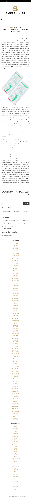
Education (15, 441)
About (2, 1)
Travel (15, 483)
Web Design (15, 486)
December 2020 (15, 348)
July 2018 (15, 396)
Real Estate (15, 471)
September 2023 (15, 302)
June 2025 (15, 267)
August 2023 (15, 303)
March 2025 (15, 272)
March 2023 (15, 311)
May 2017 (15, 418)
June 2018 (15, 398)
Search (3, 201)
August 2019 (15, 375)
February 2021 (15, 345)
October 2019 (15, 371)
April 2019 (15, 381)
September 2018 (15, 393)
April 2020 (15, 361)
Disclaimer (12, 1)
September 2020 (15, 353)
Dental (15, 438)
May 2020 (15, 360)
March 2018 (15, 401)
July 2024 (15, 285)
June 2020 (15, 358)
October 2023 (15, 300)
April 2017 (15, 419)
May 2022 (15, 328)
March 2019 (15, 383)
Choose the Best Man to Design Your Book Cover (22, 193)
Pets (15, 468)
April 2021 (15, 341)
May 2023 (15, 308)
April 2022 (15, 330)
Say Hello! (18, 1)
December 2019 (15, 368)
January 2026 (16, 255)
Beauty (15, 431)
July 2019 (15, 376)
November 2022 (15, 318)
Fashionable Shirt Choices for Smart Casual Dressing (14, 223)
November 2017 (15, 408)
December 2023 (15, 297)
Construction (15, 436)
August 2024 (15, 283)
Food (15, 449)
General (15, 453)
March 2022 (15, 331)
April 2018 (15, 400)
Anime (15, 426)
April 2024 (15, 290)
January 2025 (16, 275)
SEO (15, 473)
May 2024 (15, 288)
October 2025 (15, 260)
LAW (15, 461)
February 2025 (15, 273)
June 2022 (15, 326)
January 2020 (16, 366)
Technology (15, 481)
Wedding (15, 489)
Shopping (15, 474)
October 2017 (15, 410)
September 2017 (15, 411)
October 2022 (15, 320)
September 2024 (15, 282)
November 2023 (15, 298)
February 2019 (15, 385)
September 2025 (15, 262)
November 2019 (15, 370)
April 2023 (15, 310)
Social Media (15, 476)
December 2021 (15, 336)
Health (11, 27)
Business (15, 433)
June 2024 (15, 287)
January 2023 (16, 315)
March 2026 (15, 252)
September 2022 (15, 321)
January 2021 (16, 346)
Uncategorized (15, 484)
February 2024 (15, 293)
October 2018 (15, 391)
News (15, 464)
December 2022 (15, 316)
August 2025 (15, 263)
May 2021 (15, 340)
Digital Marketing (15, 439)
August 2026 (15, 243)
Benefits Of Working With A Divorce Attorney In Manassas (15, 220)
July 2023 (15, 305)
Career (15, 434)
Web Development (15, 488)
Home (15, 456)
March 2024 (15, 292)
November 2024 (15, 278)
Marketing (15, 463)
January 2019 (16, 386)
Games (15, 451)
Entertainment (15, 444)
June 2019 (15, 378)
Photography (15, 469)
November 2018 (15, 390)
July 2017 (15, 414)
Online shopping (15, 466)
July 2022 (15, 325)
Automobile (15, 429)
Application (15, 428)
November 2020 (15, 350)
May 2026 (15, 248)
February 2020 (15, 365)
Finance (15, 448)
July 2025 (15, 265)
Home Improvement (15, 458)
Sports (15, 479)
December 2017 (15, 406)
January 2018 (16, 404)
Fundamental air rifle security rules (8, 192)
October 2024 (15, 280)
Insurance (15, 459)
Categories (6, 1)
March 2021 (15, 343)
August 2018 (15, 395)
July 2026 (15, 245)
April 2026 (15, 250)
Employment (15, 443)
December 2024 (15, 277)
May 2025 (15, 268)
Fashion (15, 446)
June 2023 (15, 306)
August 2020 (15, 355)
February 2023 (15, 313)
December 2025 (15, 257)
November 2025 (15, 258)
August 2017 (15, 413)
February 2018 (15, 403)
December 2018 (15, 388)
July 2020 (15, 356)
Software (15, 478)
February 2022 (15, 333)
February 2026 (15, 253)
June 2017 (15, 416)
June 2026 (15, 247)
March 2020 (15, 363)
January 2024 (16, 295)
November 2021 (15, 338)
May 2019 (15, 380)
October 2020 (15, 351)
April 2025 (15, 270)
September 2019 (15, 373)
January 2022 (16, 335)
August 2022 (15, 323)
